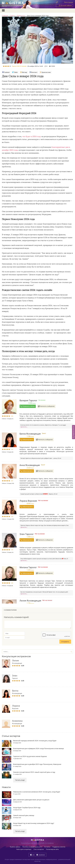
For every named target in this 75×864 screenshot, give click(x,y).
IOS (33, 855)
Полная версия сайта (52, 849)
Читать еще (20, 780)
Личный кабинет (66, 5)
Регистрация (68, 2)
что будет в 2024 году (31, 136)
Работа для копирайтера (23, 849)
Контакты (47, 847)
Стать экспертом (39, 849)
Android (41, 855)
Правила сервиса (15, 847)
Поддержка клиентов (58, 847)
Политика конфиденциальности (32, 847)
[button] (73, 432)
